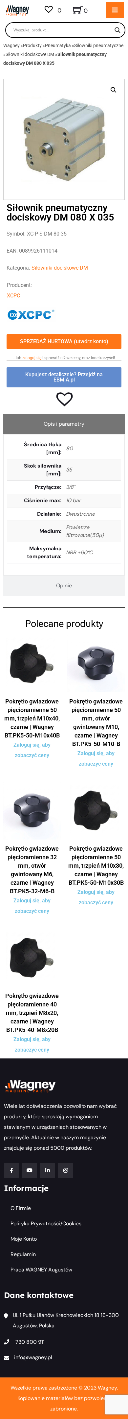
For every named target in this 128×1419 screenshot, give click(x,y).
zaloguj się (31, 358)
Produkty (32, 45)
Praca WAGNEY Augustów (41, 1269)
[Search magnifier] (117, 30)
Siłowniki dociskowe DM (30, 54)
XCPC (13, 296)
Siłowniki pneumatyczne (98, 45)
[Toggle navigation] (115, 10)
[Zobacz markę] (31, 313)
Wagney (11, 45)
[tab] (64, 424)
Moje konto (24, 1238)
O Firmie (21, 1208)
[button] (113, 90)
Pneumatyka (58, 45)
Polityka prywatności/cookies (46, 1223)
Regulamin (23, 1254)
